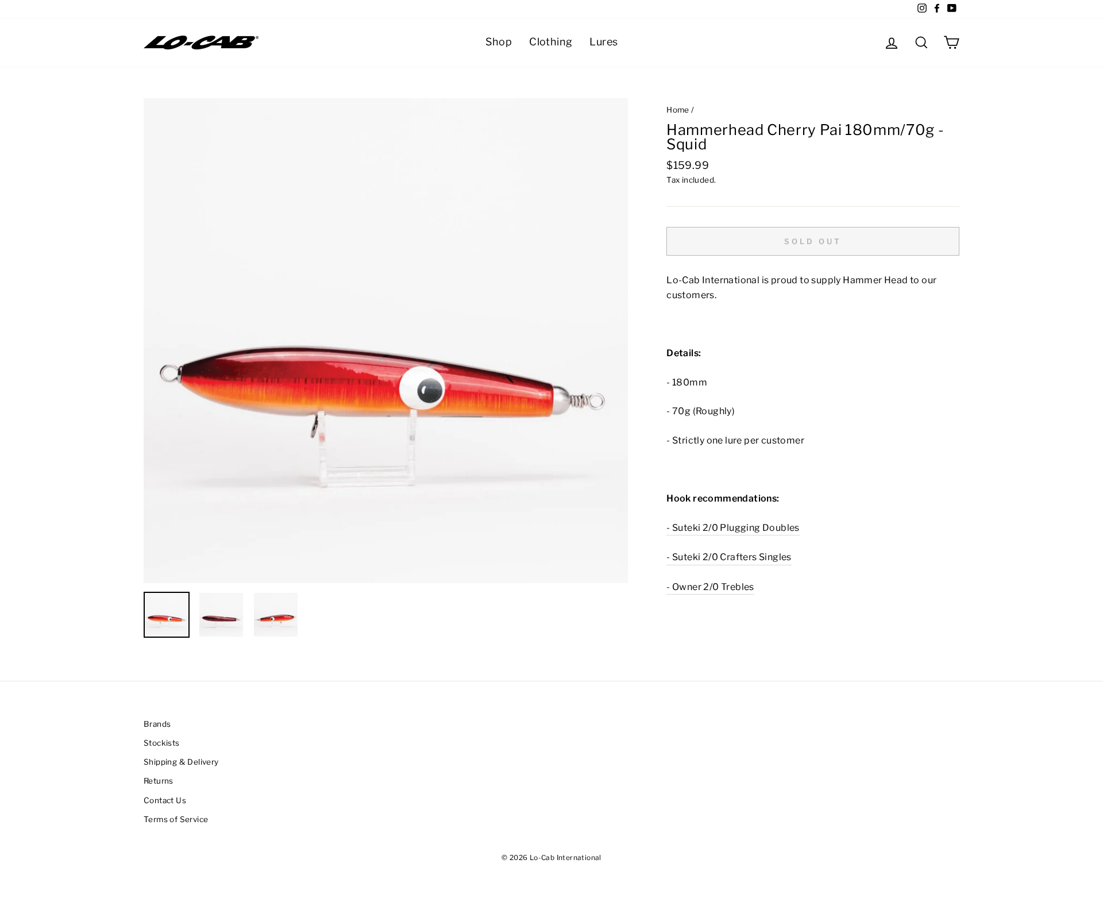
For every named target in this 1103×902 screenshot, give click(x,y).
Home (677, 109)
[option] (386, 340)
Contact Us (165, 800)
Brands (157, 723)
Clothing (550, 42)
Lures (603, 42)
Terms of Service (176, 819)
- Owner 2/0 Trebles (710, 586)
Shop (498, 42)
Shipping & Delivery (181, 761)
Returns (158, 780)
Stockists (162, 742)
